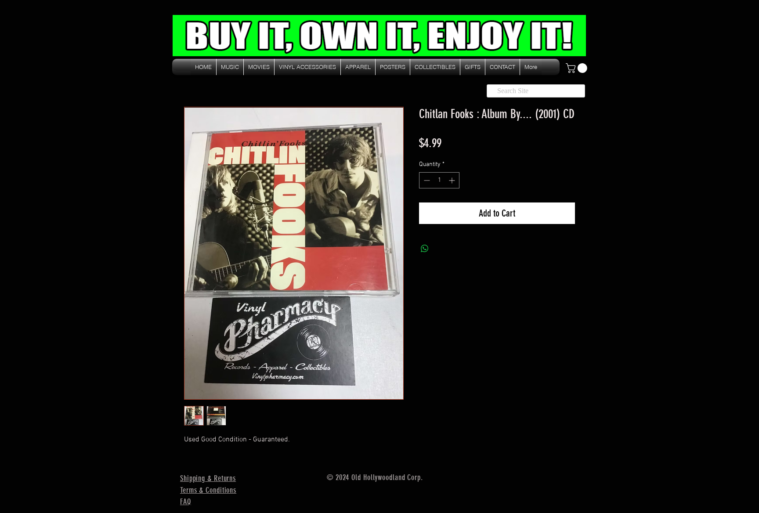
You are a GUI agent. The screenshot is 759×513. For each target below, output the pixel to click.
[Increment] (452, 180)
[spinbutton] (439, 180)
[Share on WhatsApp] (424, 248)
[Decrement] (425, 180)
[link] (577, 68)
